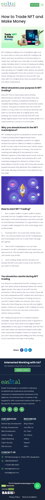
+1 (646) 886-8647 (12, 465)
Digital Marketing (7, 439)
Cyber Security (6, 443)
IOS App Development (9, 427)
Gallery (26, 439)
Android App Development (11, 424)
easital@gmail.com (12, 473)
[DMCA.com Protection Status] (22, 486)
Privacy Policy (14, 497)
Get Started (34, 5)
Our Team (27, 431)
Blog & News (29, 424)
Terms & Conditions (29, 497)
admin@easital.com (12, 469)
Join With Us (28, 427)
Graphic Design (7, 435)
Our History (28, 435)
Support (27, 443)
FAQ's (26, 446)
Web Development (8, 431)
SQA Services (6, 446)
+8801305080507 (11, 461)
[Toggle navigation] (42, 5)
